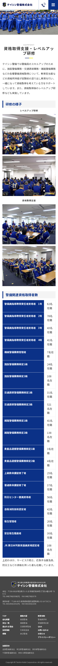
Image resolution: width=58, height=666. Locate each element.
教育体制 (41, 615)
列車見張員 (24, 630)
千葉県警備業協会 (9, 652)
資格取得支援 (43, 623)
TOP (4, 615)
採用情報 (6, 630)
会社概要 (6, 619)
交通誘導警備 (25, 626)
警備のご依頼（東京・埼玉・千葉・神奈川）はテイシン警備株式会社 (17, 4)
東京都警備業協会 (39, 649)
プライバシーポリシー (47, 637)
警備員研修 (42, 619)
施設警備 (23, 619)
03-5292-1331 (43, 5)
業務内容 (23, 615)
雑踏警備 (23, 623)
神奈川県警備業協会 (26, 652)
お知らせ (41, 633)
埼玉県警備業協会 (23, 649)
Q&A (40, 626)
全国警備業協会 (8, 649)
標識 (4, 633)
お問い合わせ (43, 630)
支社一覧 (6, 623)
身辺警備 (23, 633)
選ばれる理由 (7, 626)
